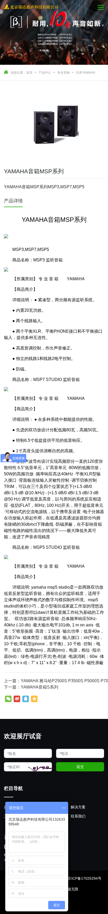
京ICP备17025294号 (84, 878)
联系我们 (78, 816)
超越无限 (71, 889)
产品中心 (45, 72)
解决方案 (78, 807)
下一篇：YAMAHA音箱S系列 (31, 687)
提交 (80, 767)
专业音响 (63, 72)
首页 (29, 72)
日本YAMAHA (85, 72)
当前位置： (18, 72)
